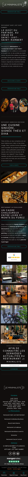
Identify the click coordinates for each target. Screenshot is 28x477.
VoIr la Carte (14, 165)
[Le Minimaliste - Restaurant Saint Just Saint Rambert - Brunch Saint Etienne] (14, 179)
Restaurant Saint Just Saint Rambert (14, 415)
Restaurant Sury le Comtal (14, 439)
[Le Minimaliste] (14, 458)
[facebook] (10, 454)
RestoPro (9, 469)
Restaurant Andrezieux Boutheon (14, 419)
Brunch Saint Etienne (14, 423)
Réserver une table (14, 12)
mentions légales (17, 469)
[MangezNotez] (18, 454)
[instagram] (14, 454)
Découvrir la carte (14, 81)
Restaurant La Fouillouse (14, 427)
